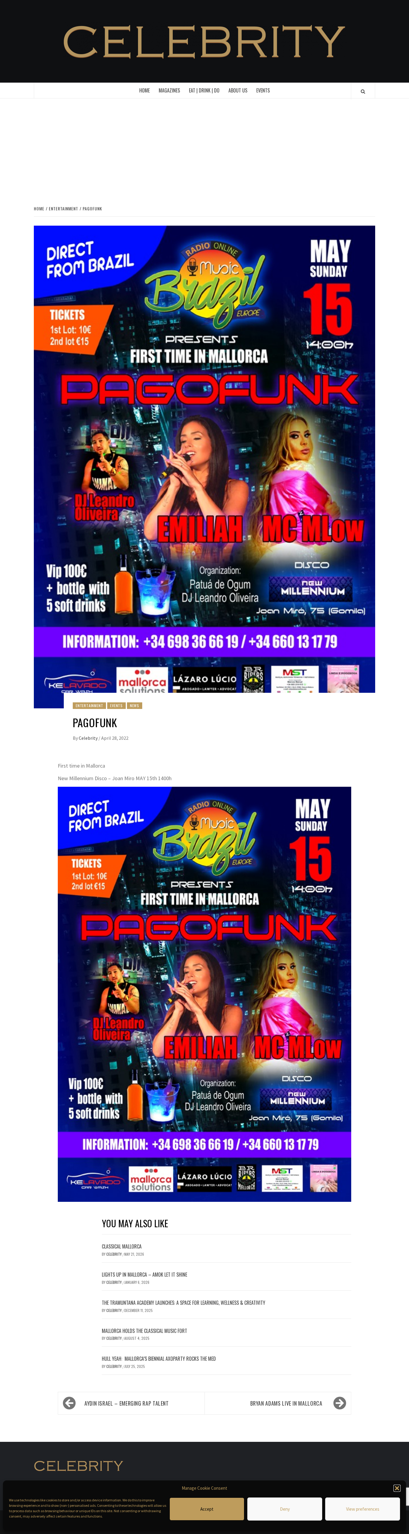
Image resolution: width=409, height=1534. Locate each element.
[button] (397, 1488)
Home (144, 90)
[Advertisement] (204, 151)
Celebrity (89, 738)
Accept (206, 1509)
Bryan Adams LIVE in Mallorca (286, 1403)
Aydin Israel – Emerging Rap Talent (126, 1403)
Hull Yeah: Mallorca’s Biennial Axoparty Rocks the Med (159, 1358)
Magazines (169, 90)
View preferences (362, 1509)
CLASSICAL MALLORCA (122, 1246)
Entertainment (89, 705)
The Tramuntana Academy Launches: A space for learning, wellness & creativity (183, 1302)
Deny (285, 1509)
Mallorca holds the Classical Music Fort (144, 1330)
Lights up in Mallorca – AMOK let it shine (144, 1274)
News (134, 705)
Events (263, 90)
